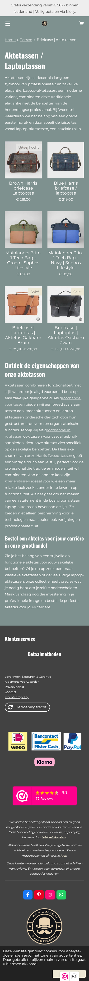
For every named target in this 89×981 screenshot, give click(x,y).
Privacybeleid (14, 687)
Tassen (26, 39)
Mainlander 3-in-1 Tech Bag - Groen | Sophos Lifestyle (23, 260)
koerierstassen (17, 481)
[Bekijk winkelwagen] (81, 23)
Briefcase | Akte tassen (56, 39)
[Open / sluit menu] (7, 23)
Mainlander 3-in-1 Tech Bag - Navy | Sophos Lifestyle (66, 260)
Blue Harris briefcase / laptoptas (66, 188)
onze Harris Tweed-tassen (49, 455)
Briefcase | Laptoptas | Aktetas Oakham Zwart (66, 335)
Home (10, 39)
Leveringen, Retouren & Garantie (28, 676)
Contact (10, 692)
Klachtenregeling (17, 697)
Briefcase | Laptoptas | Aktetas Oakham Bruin (23, 335)
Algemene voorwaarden (22, 681)
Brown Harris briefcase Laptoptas (23, 188)
